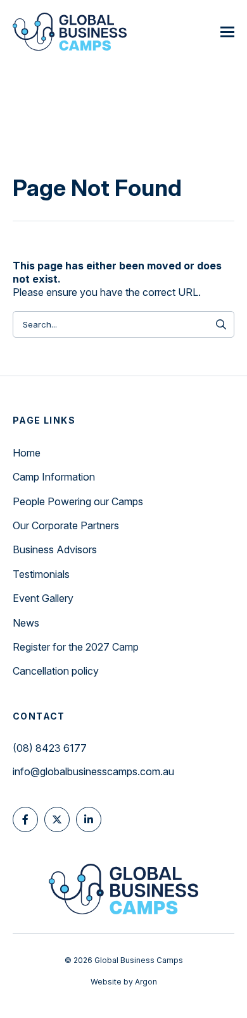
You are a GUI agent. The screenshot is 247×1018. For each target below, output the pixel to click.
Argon (146, 981)
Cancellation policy (56, 671)
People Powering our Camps (78, 501)
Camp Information (54, 476)
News (26, 622)
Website (106, 981)
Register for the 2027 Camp (76, 647)
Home (27, 452)
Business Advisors (55, 549)
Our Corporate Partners (66, 525)
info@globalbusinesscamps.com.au (93, 771)
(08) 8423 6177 (50, 748)
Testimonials (41, 574)
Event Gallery (43, 598)
